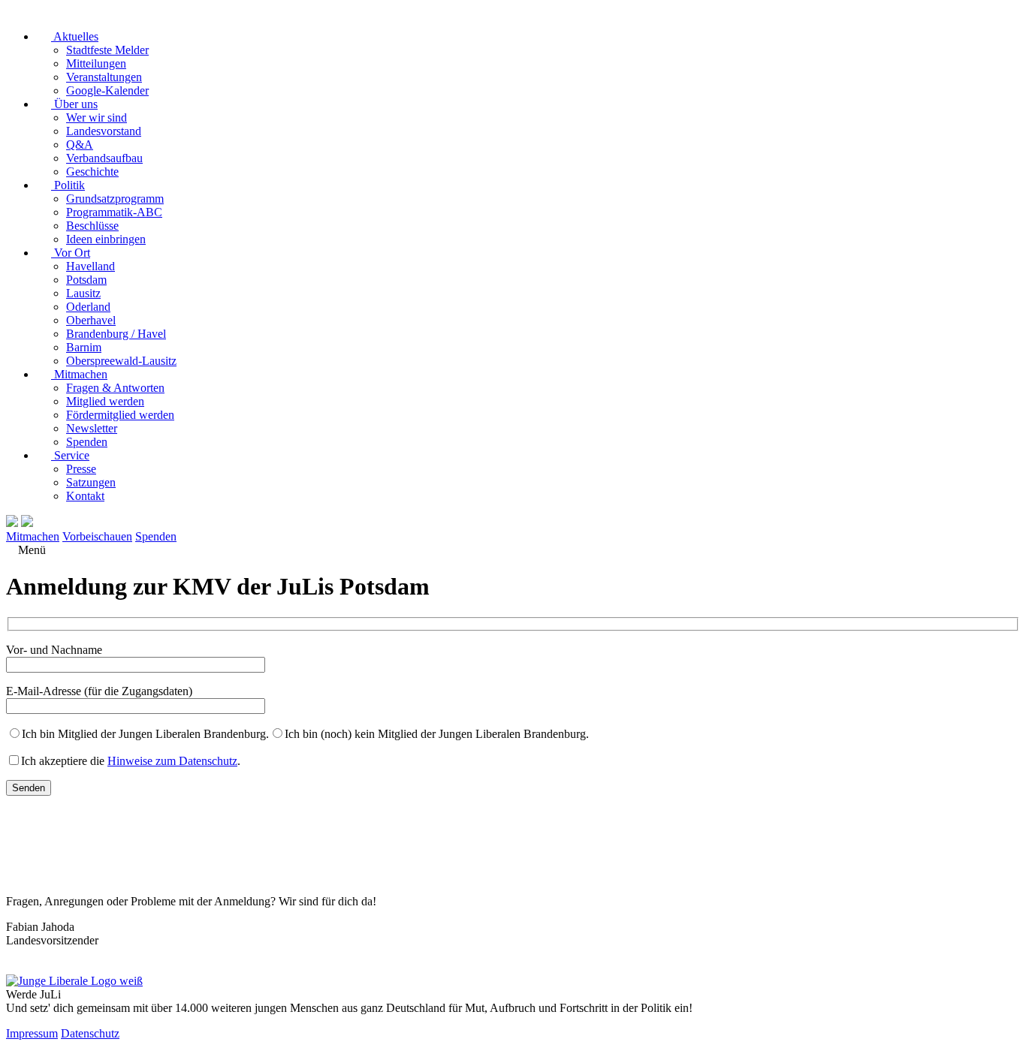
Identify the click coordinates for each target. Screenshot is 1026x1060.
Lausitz (83, 293)
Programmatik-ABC (114, 212)
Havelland (90, 266)
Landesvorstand (103, 131)
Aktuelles (74, 36)
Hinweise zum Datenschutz (172, 760)
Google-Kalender (107, 90)
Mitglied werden (105, 401)
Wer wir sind (96, 117)
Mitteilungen (96, 63)
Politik (68, 185)
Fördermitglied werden (120, 414)
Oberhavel (91, 320)
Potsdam (86, 279)
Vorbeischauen (97, 536)
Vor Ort (70, 252)
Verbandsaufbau (104, 158)
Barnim (83, 347)
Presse (81, 468)
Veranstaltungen (104, 77)
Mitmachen (79, 374)
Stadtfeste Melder (107, 50)
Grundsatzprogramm (115, 198)
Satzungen (91, 482)
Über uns (74, 104)
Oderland (88, 306)
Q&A (79, 144)
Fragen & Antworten (115, 387)
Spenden (86, 441)
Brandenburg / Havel (116, 333)
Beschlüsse (92, 225)
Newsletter (91, 428)
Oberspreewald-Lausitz (121, 360)
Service (70, 455)
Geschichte (92, 171)
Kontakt (85, 495)
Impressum (32, 1033)
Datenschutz (90, 1033)
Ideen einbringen (106, 239)
